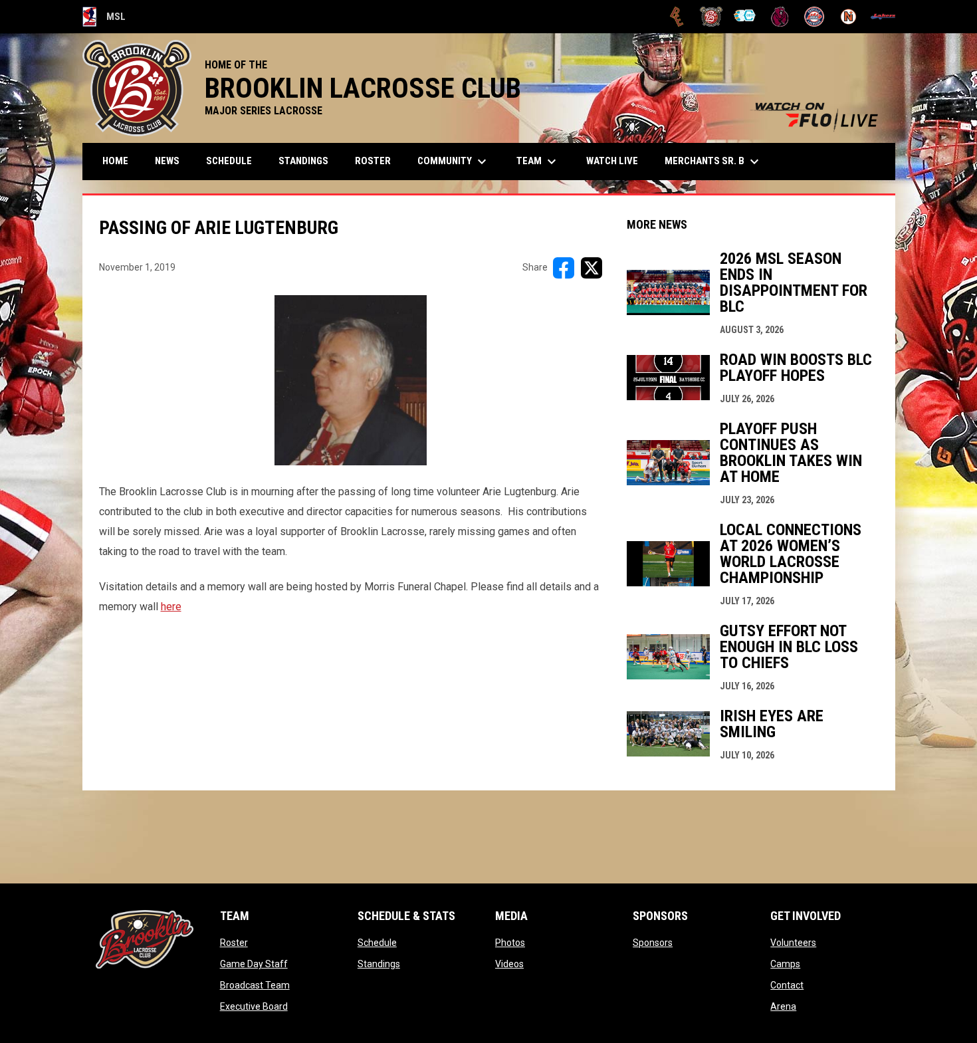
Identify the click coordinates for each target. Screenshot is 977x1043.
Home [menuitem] (115, 161)
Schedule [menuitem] (229, 161)
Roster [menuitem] (373, 161)
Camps (785, 964)
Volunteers (793, 942)
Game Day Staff (254, 964)
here (171, 606)
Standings (379, 964)
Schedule (377, 942)
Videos (509, 964)
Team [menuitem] (538, 162)
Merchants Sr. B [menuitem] (713, 162)
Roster (234, 942)
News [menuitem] (167, 161)
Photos (510, 942)
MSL (104, 19)
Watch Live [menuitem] (617, 160)
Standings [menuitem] (303, 161)
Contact (787, 985)
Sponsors (653, 942)
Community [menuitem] (453, 162)
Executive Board (254, 1006)
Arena (783, 1006)
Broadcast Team (255, 985)
